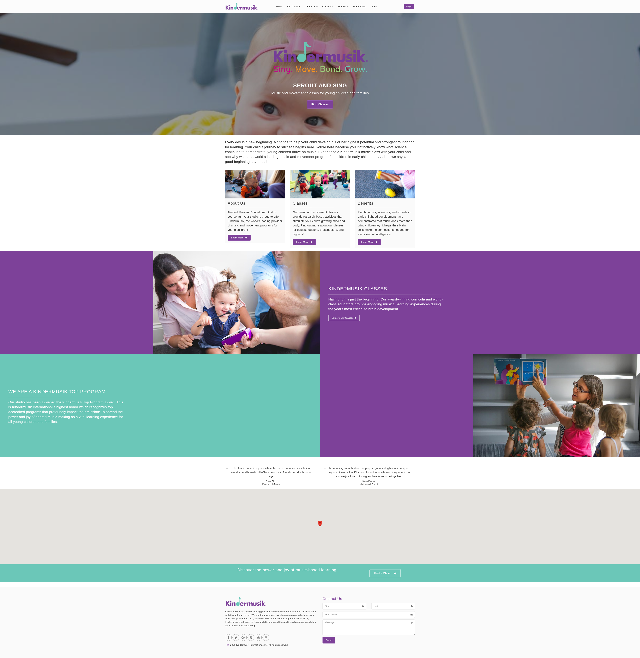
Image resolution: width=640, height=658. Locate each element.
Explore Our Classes (343, 317)
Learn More (237, 237)
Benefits (342, 6)
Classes (326, 6)
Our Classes (293, 6)
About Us (310, 6)
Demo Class (359, 6)
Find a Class (382, 573)
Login (409, 6)
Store (374, 6)
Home (279, 6)
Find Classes (320, 104)
